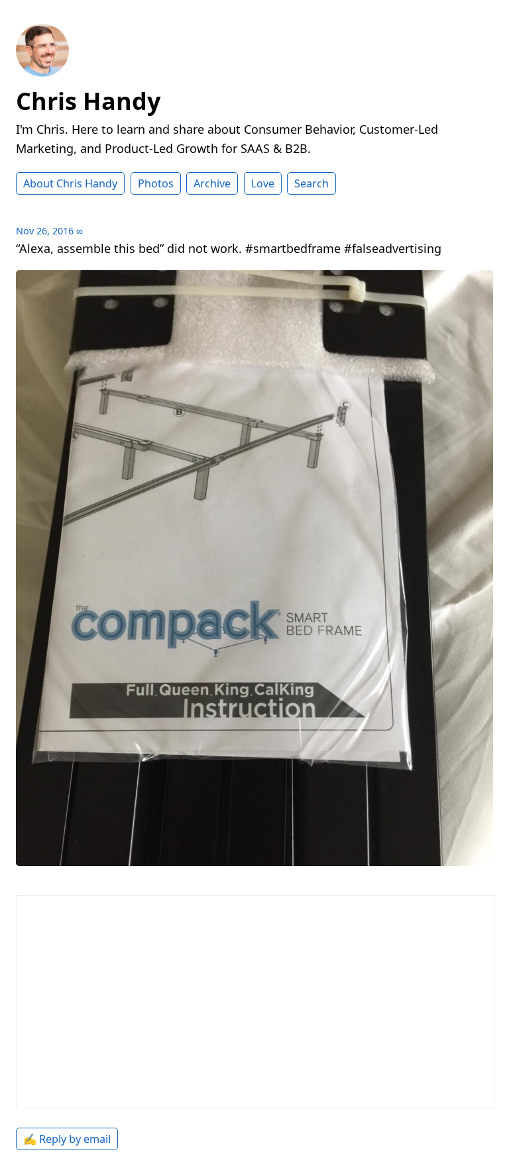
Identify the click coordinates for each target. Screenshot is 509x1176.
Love (262, 183)
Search (311, 183)
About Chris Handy (70, 183)
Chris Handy (88, 101)
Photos (156, 183)
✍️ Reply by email (67, 1139)
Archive (212, 183)
